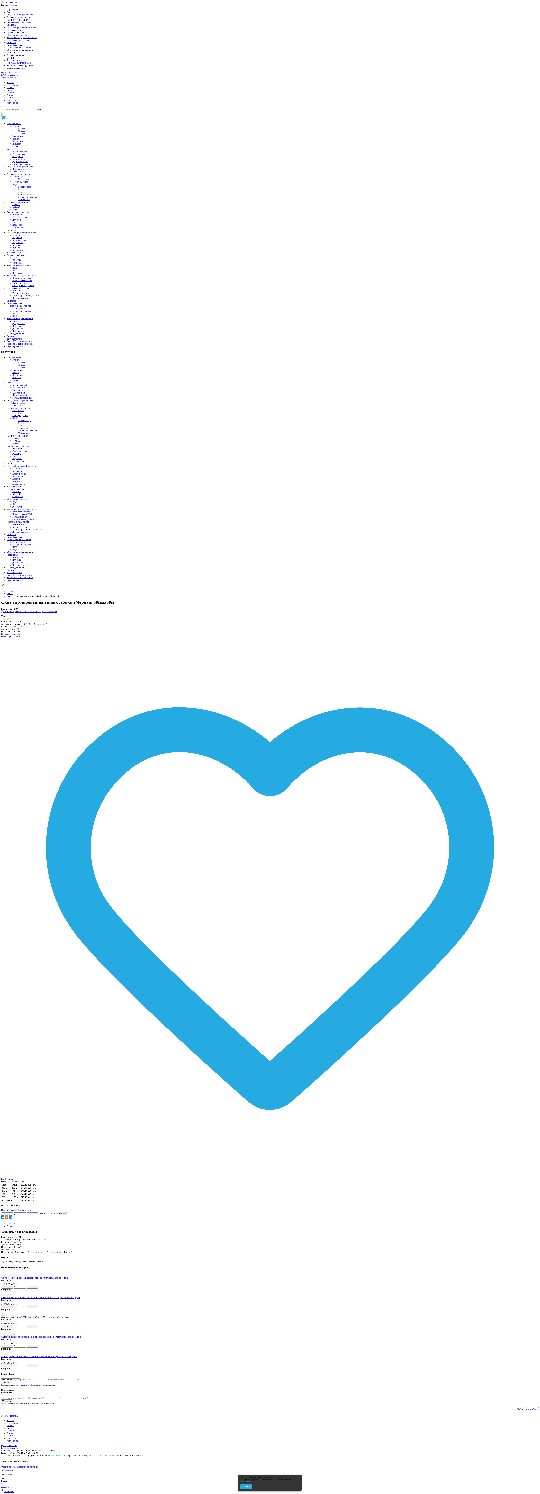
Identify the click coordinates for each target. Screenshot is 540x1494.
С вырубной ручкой (22, 311)
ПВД (14, 184)
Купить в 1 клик (47, 1213)
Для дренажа (18, 323)
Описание (11, 1223)
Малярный (17, 156)
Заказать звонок (8, 78)
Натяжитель (18, 290)
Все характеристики (11, 634)
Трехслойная (18, 171)
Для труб (16, 220)
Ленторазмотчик (20, 298)
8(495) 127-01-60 (9, 72)
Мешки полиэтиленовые (19, 35)
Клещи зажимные (20, 293)
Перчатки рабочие (15, 32)
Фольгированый (20, 217)
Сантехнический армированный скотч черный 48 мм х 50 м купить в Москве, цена (41, 1337)
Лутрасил (17, 247)
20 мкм (21, 131)
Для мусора (17, 273)
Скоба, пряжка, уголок (23, 285)
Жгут (14, 222)
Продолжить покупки (27, 1467)
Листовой (17, 214)
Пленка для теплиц (16, 55)
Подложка (17, 225)
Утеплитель (18, 227)
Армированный (20, 151)
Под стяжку (23, 179)
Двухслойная (18, 169)
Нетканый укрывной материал (21, 27)
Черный (17, 1247)
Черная (15, 139)
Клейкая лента (14, 30)
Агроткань (17, 242)
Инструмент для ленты (18, 40)
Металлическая (19, 283)
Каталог (10, 82)
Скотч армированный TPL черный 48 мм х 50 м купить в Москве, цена (35, 1317)
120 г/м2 (16, 204)
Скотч (10, 12)
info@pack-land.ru (9, 75)
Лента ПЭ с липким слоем (19, 63)
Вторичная (17, 141)
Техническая (18, 177)
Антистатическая (26, 194)
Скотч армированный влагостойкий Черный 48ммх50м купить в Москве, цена (39, 1356)
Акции (10, 97)
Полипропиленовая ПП (23, 278)
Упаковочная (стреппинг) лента (22, 37)
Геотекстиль (12, 52)
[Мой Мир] (10, 1217)
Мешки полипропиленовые (20, 50)
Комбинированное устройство (27, 295)
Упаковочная (24, 199)
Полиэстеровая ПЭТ (22, 280)
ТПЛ (11, 1249)
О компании (13, 85)
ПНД (14, 270)
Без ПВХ (16, 258)
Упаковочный (19, 154)
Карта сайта (12, 103)
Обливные (17, 263)
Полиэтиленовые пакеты (19, 47)
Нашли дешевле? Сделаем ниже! (16, 1210)
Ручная (15, 126)
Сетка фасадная (14, 45)
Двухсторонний (20, 161)
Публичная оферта (57, 1455)
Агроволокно (18, 250)
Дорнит (10, 58)
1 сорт (21, 189)
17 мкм (21, 128)
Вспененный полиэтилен (19, 22)
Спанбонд (11, 25)
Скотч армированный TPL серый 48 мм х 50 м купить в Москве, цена (34, 1278)
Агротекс (16, 245)
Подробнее (245, 1481)
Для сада (16, 326)
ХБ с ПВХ (17, 260)
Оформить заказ (8, 1467)
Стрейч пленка (14, 9)
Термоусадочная (20, 182)
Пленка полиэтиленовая (18, 17)
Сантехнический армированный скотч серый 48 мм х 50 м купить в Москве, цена (40, 1297)
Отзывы (10, 87)
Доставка (11, 90)
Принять (246, 1486)
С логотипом (18, 159)
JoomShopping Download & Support (527, 1409)
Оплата (10, 92)
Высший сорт (24, 187)
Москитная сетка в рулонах (20, 65)
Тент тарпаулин (14, 60)
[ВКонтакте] (2, 1217)
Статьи (10, 95)
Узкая (15, 146)
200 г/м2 (16, 209)
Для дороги (17, 328)
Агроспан (17, 237)
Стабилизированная (27, 197)
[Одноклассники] (6, 1217)
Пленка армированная (17, 20)
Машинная (17, 136)
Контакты (11, 100)
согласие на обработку (27, 1385)
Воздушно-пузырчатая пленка (21, 15)
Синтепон (11, 42)
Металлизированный (22, 164)
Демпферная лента (16, 68)
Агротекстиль (19, 240)
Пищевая (16, 144)
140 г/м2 (16, 207)
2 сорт (21, 192)
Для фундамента (20, 331)
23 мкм (21, 133)
